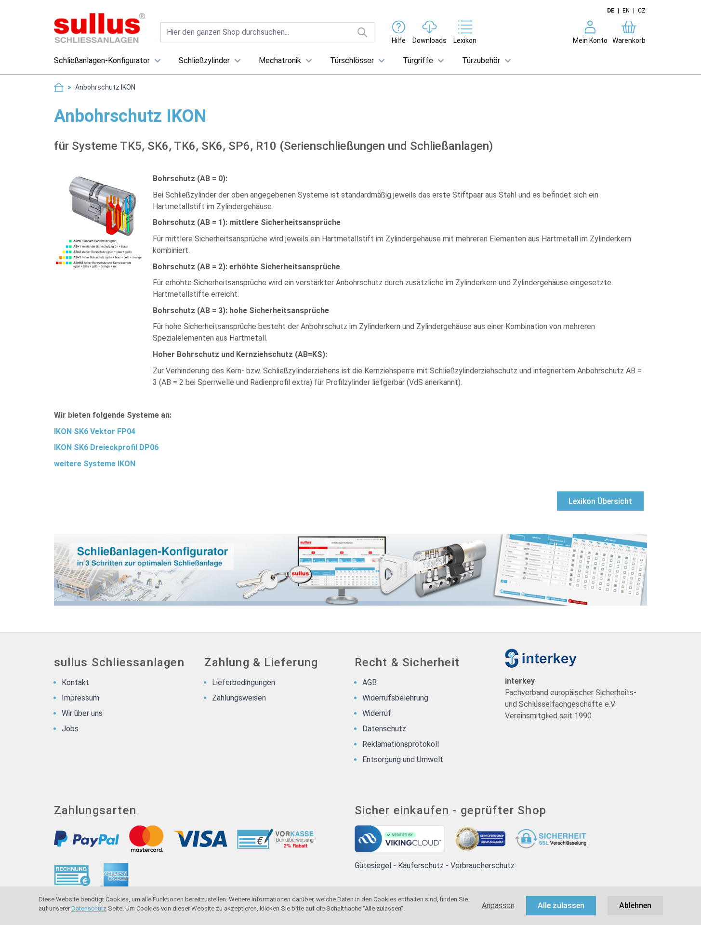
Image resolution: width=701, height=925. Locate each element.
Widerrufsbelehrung (395, 697)
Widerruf (376, 713)
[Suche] (362, 32)
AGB (369, 682)
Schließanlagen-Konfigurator (102, 60)
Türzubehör (481, 60)
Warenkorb (629, 40)
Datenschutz (88, 908)
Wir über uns (82, 713)
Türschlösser (352, 60)
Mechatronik (280, 60)
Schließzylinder (204, 60)
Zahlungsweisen (239, 697)
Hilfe (399, 40)
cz (642, 10)
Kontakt (75, 682)
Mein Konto (590, 40)
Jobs (70, 728)
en (626, 10)
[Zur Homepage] (59, 87)
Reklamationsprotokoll (400, 744)
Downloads (429, 40)
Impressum (80, 697)
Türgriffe (418, 60)
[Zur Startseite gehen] (99, 28)
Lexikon (464, 40)
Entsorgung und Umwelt (402, 759)
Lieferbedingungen (243, 682)
